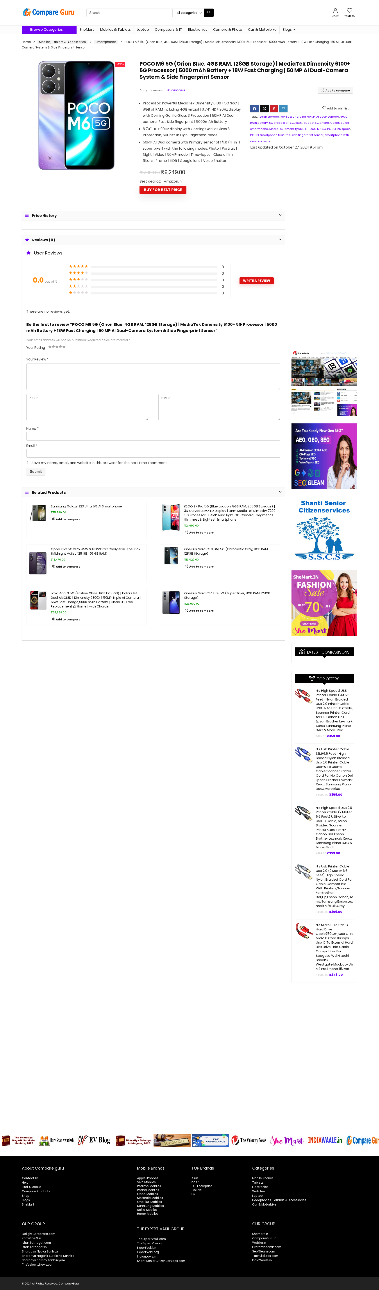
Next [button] (373, 1139)
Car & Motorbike (262, 29)
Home (26, 42)
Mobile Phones (263, 1178)
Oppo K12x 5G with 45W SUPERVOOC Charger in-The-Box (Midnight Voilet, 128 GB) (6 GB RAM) (95, 551)
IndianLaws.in (146, 1256)
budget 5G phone (316, 123)
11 (215, 1152)
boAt (195, 1182)
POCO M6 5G (317, 129)
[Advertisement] (324, 276)
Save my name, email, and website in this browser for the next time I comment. (100, 462)
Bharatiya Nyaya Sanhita (40, 1251)
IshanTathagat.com (36, 1243)
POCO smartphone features (270, 135)
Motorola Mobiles (150, 1198)
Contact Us (30, 1178)
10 (210, 1152)
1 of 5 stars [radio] (50, 346)
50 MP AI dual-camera (323, 116)
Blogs (287, 29)
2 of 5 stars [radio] (51, 346)
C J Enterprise (201, 1186)
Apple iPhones (147, 1178)
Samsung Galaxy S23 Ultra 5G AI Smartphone (86, 506)
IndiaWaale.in (262, 1260)
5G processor (279, 123)
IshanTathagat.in (34, 1247)
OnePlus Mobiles (149, 1202)
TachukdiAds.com (265, 1256)
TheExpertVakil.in (149, 1243)
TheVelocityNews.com (38, 1265)
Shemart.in (260, 1234)
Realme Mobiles (149, 1186)
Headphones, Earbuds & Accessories (279, 1200)
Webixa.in (259, 1243)
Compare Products (36, 1191)
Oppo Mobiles (147, 1194)
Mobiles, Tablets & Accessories (62, 42)
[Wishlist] (349, 10)
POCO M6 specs (338, 129)
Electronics (197, 29)
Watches (258, 1191)
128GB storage (269, 116)
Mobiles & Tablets (115, 29)
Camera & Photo (227, 29)
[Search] (209, 13)
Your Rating (35, 347)
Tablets (257, 1183)
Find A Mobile (31, 1187)
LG (193, 1194)
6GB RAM (296, 123)
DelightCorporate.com (38, 1234)
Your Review (37, 359)
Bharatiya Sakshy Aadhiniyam (43, 1260)
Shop (25, 1196)
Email (31, 445)
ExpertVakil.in (146, 1248)
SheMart (86, 29)
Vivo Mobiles (146, 1182)
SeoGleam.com (263, 1251)
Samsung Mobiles (150, 1206)
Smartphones (106, 42)
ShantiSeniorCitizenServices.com (161, 1261)
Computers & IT (168, 29)
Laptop (143, 29)
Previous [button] (5, 1139)
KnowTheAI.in (31, 1238)
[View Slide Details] (18, 1140)
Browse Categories (46, 29)
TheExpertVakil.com (151, 1239)
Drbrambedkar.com (266, 1247)
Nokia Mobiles (147, 1210)
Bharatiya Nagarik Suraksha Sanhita (48, 1256)
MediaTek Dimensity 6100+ (287, 129)
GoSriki (196, 1190)
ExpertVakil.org (148, 1252)
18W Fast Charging (293, 116)
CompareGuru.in (264, 1238)
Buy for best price (163, 189)
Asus (194, 1178)
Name (32, 428)
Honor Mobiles (147, 1213)
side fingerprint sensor (307, 135)
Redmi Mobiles (148, 1190)
